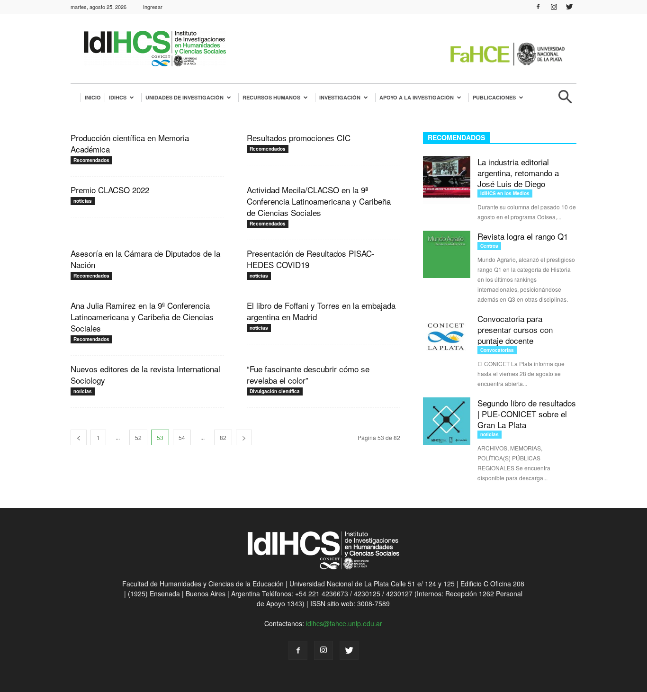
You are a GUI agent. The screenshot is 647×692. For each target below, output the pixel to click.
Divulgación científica (275, 391)
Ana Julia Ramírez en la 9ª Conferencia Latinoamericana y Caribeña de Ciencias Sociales (142, 316)
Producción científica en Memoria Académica (130, 143)
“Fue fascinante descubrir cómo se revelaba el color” (308, 374)
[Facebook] (538, 6)
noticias (82, 201)
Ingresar (152, 6)
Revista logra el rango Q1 (522, 236)
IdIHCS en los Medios (505, 193)
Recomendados (91, 160)
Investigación (339, 97)
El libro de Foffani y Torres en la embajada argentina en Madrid (321, 311)
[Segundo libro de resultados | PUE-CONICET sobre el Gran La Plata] (446, 421)
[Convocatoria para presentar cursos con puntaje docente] (446, 336)
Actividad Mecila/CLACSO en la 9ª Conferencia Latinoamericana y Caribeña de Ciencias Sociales (319, 201)
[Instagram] (554, 6)
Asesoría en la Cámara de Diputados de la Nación (145, 258)
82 (223, 437)
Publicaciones (494, 97)
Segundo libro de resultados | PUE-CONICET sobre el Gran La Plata (526, 414)
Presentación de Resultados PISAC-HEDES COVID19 (311, 258)
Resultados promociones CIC (298, 138)
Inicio (93, 97)
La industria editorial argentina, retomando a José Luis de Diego (518, 172)
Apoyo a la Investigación (416, 97)
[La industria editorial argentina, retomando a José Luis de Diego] (446, 180)
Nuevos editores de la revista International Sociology (145, 374)
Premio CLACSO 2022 (110, 190)
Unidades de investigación (184, 97)
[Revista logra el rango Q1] (446, 254)
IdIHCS (117, 97)
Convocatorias (497, 350)
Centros (489, 246)
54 (182, 437)
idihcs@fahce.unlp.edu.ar (344, 623)
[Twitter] (569, 6)
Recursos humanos (271, 97)
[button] (565, 100)
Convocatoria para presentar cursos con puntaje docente (515, 329)
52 (138, 437)
